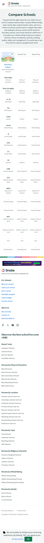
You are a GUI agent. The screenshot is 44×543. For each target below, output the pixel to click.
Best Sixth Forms (7, 386)
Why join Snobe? (7, 284)
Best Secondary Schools (10, 376)
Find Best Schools (8, 358)
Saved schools (6, 351)
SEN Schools (6, 444)
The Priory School (8, 66)
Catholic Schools (7, 462)
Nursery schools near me (10, 410)
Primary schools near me (10, 396)
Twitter (7, 325)
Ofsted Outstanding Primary (11, 479)
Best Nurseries (6, 369)
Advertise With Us (7, 318)
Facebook (2, 325)
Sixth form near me (8, 423)
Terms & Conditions (7, 511)
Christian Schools (7, 465)
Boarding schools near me (11, 417)
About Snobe (6, 312)
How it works (6, 291)
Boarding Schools (7, 441)
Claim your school (8, 287)
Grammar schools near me (11, 403)
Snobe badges (6, 298)
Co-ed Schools (6, 500)
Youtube (12, 325)
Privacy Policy (21, 511)
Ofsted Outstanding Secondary (12, 482)
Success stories (7, 301)
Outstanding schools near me (12, 420)
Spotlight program (8, 294)
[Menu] (5, 4)
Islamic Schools (7, 458)
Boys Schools (6, 496)
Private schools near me (10, 406)
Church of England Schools (11, 455)
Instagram (17, 325)
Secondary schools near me (11, 400)
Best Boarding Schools (9, 382)
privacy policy (17, 539)
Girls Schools (6, 493)
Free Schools (6, 434)
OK (28, 539)
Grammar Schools (8, 437)
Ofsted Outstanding (8, 476)
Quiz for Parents (7, 355)
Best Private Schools (8, 379)
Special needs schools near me (12, 413)
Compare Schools (7, 348)
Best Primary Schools (9, 372)
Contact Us (5, 315)
